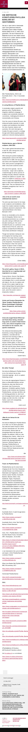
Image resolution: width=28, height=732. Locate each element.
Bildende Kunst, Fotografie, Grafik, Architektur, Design (11, 685)
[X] (20, 725)
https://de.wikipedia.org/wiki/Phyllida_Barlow (15, 636)
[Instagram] (16, 725)
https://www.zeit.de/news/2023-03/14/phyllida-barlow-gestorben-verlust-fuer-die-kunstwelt (14, 458)
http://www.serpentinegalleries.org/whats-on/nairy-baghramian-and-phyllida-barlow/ (14, 601)
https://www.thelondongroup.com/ (12, 585)
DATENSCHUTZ (16, 719)
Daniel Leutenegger (8, 678)
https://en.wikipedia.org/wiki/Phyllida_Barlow (15, 631)
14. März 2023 (7, 681)
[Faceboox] (5, 725)
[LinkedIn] (10, 725)
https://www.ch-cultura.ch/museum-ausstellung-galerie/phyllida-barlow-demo (12, 658)
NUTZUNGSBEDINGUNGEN (19, 718)
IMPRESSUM (16, 721)
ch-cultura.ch (8, 653)
